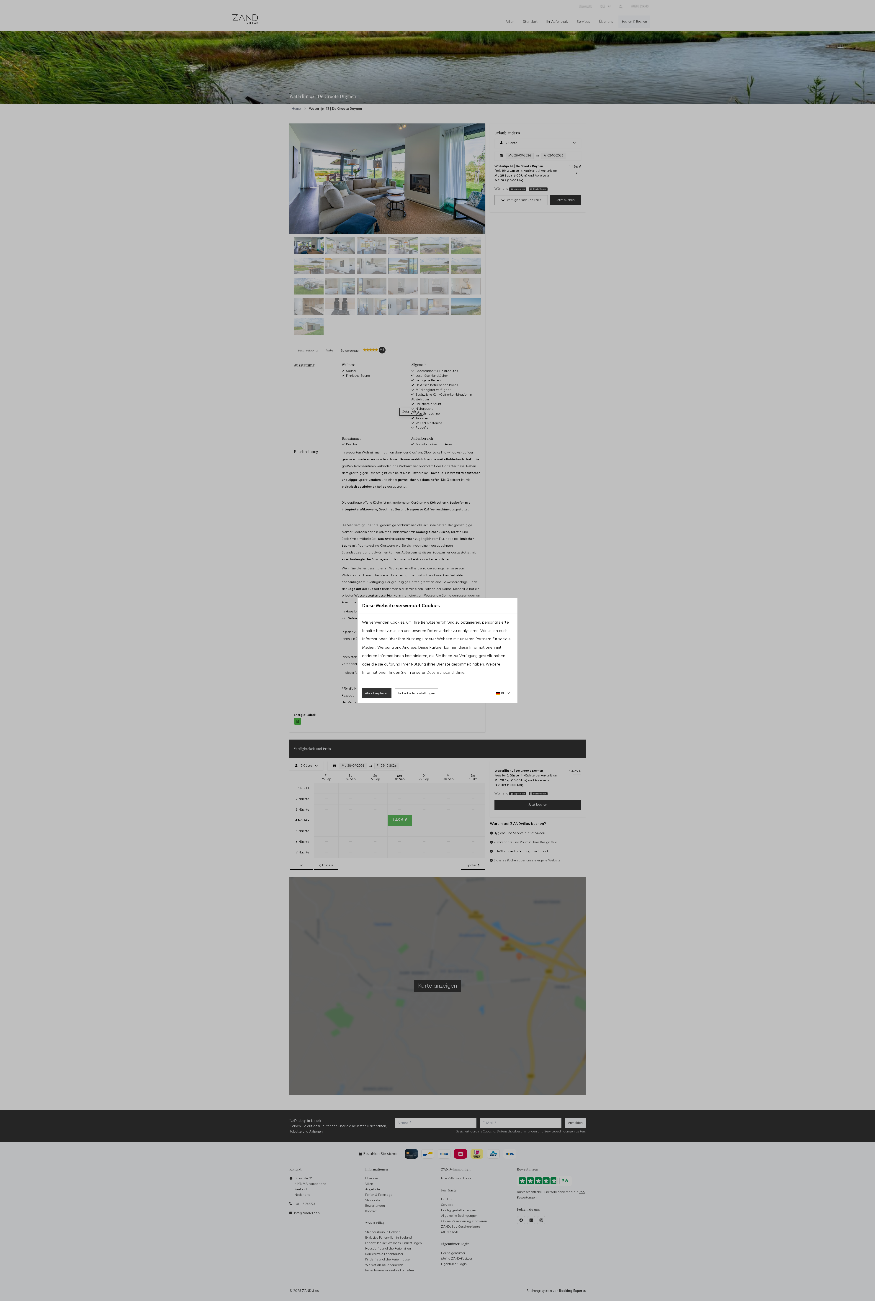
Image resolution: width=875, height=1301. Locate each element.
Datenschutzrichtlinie (445, 672)
